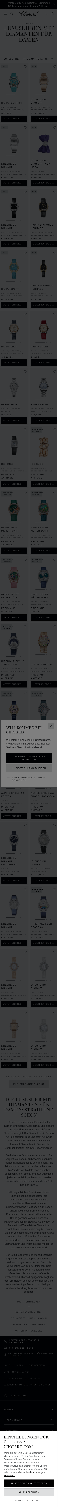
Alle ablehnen (29, 1492)
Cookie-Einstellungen (29, 1500)
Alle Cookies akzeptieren (29, 1483)
